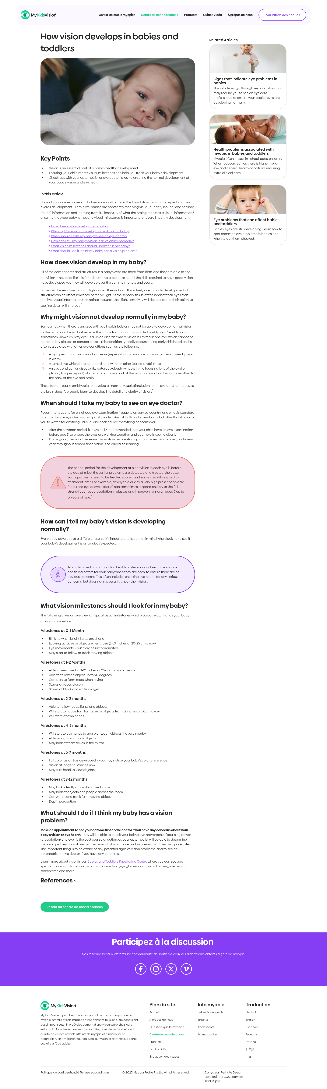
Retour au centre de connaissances (75, 907)
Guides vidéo (212, 15)
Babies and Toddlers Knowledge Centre (117, 861)
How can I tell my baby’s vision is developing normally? (92, 241)
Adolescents (206, 1027)
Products (190, 15)
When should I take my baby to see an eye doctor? (89, 236)
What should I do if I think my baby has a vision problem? (94, 251)
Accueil (154, 1012)
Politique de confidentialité (59, 1072)
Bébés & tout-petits (210, 1012)
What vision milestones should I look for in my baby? (90, 246)
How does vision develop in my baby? (79, 226)
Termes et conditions (94, 1072)
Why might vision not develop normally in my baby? (90, 231)
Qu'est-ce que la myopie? (117, 15)
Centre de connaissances (159, 15)
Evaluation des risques (282, 15)
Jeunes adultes (208, 1034)
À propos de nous (240, 15)
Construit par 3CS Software (224, 1077)
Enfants (203, 1020)
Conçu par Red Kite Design (223, 1072)
